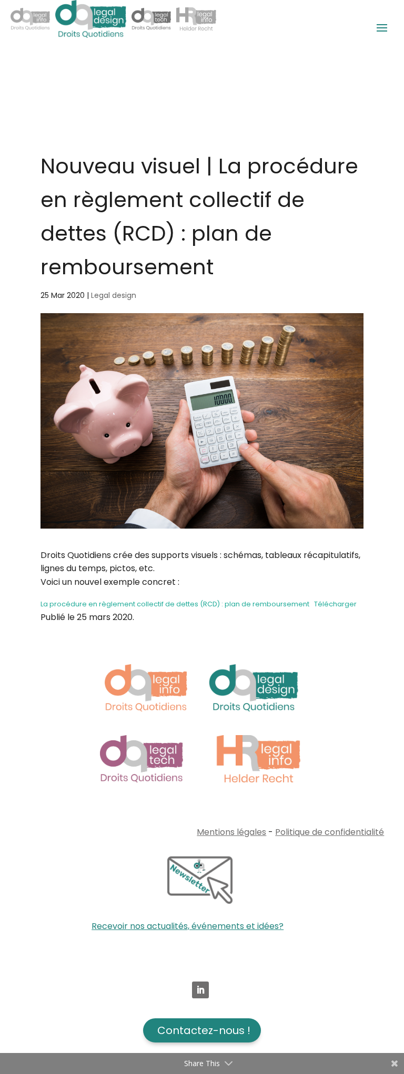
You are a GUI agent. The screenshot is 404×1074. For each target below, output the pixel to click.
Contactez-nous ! (203, 1030)
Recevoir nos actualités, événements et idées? (188, 926)
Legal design (113, 295)
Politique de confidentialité (329, 832)
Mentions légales (231, 832)
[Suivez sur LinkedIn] (200, 990)
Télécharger (335, 604)
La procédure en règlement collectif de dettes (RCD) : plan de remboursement (175, 604)
